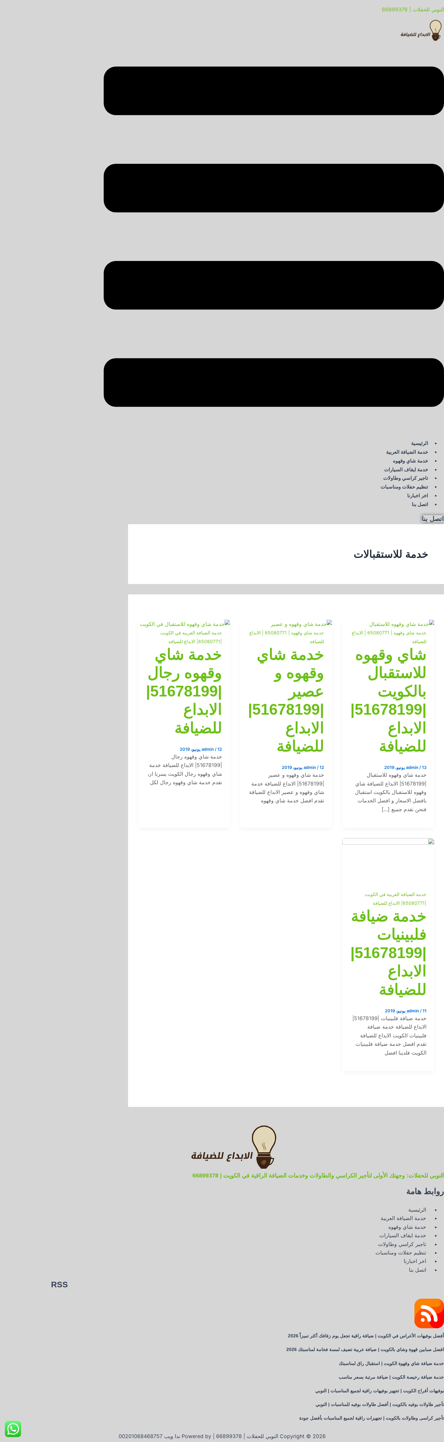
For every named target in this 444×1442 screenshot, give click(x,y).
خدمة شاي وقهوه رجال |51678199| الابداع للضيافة (184, 691)
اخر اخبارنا (417, 495)
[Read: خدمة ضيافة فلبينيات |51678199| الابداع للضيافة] (388, 842)
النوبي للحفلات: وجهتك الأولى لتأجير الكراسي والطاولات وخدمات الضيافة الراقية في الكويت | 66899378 (318, 1175)
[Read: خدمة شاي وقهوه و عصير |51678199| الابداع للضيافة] (301, 624)
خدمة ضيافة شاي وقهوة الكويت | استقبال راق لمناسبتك (391, 1363)
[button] (274, 238)
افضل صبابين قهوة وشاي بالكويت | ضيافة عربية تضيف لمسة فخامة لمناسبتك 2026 (365, 1349)
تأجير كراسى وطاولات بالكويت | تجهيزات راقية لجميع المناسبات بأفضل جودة (371, 1418)
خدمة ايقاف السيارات (406, 469)
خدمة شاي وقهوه (410, 460)
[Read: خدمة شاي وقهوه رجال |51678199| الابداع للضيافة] (185, 624)
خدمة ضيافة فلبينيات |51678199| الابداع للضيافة (388, 952)
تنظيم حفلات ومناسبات (404, 486)
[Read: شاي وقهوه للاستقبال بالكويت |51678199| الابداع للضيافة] (401, 624)
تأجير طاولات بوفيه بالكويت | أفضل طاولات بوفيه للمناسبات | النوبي (380, 1404)
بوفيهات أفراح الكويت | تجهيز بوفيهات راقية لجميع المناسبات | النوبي (379, 1390)
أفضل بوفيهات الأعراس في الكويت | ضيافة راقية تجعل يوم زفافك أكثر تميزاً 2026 (366, 1335)
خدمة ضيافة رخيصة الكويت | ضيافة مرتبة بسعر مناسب (391, 1377)
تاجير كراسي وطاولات (405, 478)
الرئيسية (419, 443)
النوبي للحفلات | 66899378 (413, 9)
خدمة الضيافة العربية (407, 452)
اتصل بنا (420, 504)
